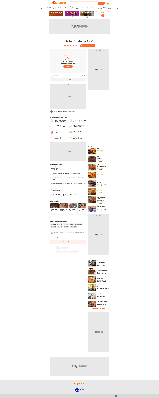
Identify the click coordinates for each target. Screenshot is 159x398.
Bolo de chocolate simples (102, 157)
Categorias (59, 38)
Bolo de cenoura (101, 148)
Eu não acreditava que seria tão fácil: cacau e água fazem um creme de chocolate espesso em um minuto (102, 272)
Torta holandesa (74, 226)
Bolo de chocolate (78, 224)
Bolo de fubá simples (102, 173)
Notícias (49, 7)
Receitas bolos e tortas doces (72, 38)
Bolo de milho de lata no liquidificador (102, 165)
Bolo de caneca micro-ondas (101, 207)
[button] (82, 75)
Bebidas (93, 7)
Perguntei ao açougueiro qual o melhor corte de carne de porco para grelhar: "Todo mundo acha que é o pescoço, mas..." (102, 304)
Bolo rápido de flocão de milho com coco (63, 211)
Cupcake (71, 224)
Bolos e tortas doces (54, 224)
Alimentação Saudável (110, 8)
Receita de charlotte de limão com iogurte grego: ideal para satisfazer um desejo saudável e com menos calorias (103, 288)
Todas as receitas (116, 8)
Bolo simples (53, 226)
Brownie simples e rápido (102, 181)
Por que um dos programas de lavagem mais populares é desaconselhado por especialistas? (102, 296)
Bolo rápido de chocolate (54, 211)
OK (116, 395)
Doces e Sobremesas (99, 8)
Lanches (104, 7)
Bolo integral (60, 226)
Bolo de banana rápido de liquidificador (101, 198)
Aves (66, 7)
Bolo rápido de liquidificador (82, 211)
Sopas (82, 7)
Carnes (60, 7)
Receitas (63, 38)
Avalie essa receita (88, 46)
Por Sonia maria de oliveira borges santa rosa (64, 111)
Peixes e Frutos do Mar (71, 7)
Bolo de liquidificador (64, 224)
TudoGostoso (52, 38)
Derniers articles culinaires (98, 308)
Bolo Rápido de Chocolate (72, 211)
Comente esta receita (70, 45)
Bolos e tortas (54, 8)
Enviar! (68, 66)
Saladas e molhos (77, 8)
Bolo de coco (66, 226)
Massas (88, 7)
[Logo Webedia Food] (79, 390)
